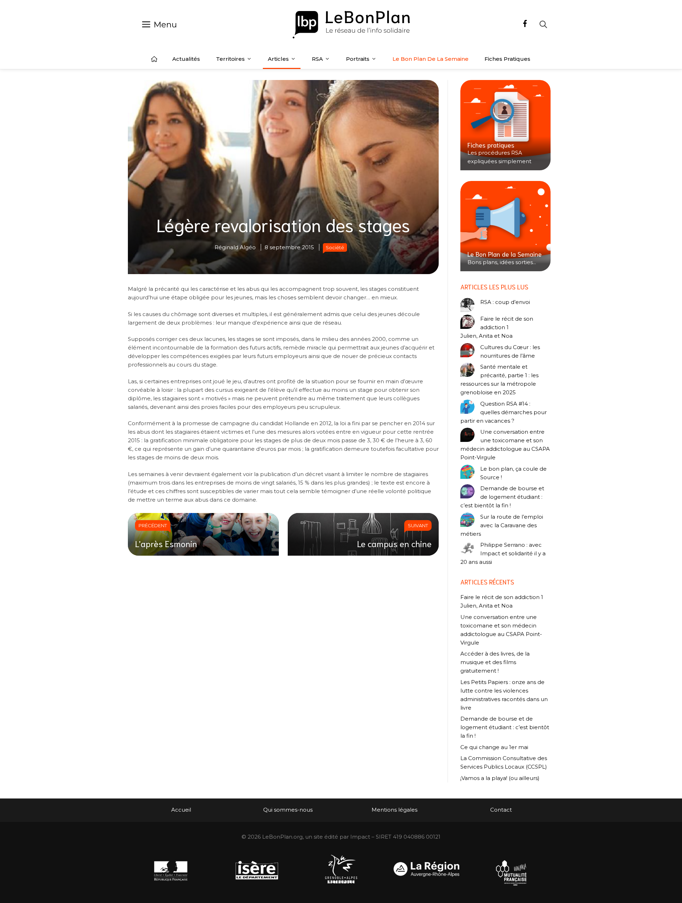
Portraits (357, 58)
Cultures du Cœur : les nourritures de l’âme (510, 351)
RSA (317, 58)
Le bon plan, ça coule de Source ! (513, 473)
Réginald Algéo (235, 247)
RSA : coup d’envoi (505, 302)
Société (335, 247)
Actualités (186, 58)
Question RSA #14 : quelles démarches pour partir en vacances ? (503, 412)
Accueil (154, 59)
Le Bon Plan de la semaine (431, 58)
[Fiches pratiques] (505, 125)
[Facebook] (525, 24)
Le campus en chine (394, 543)
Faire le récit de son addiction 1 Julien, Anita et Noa (496, 327)
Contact (501, 809)
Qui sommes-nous (288, 809)
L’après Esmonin (166, 543)
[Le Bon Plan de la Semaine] (505, 226)
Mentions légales (394, 809)
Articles (278, 58)
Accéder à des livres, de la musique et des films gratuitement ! (495, 662)
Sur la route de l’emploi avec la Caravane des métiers (501, 525)
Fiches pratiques (507, 58)
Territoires (230, 58)
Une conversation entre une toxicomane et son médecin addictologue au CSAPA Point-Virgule (505, 444)
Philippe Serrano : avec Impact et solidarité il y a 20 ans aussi (503, 553)
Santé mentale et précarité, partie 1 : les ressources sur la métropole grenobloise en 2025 (499, 379)
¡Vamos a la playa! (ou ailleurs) (500, 778)
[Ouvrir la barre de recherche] (543, 24)
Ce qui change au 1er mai (494, 747)
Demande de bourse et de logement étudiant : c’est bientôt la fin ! (502, 497)
